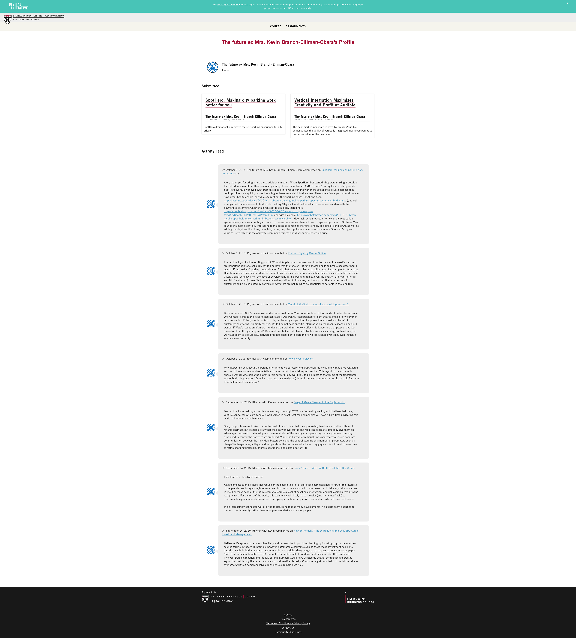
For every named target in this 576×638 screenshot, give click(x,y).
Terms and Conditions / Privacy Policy (288, 623)
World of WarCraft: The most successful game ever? (318, 304)
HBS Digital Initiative (227, 4)
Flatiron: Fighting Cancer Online (307, 253)
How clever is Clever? (301, 358)
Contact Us (288, 627)
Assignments (296, 26)
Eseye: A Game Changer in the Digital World (319, 402)
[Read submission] (243, 114)
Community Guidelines (288, 631)
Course (275, 26)
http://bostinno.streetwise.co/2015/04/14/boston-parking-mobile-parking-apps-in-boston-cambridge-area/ (285, 200)
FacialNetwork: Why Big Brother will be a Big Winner (325, 468)
